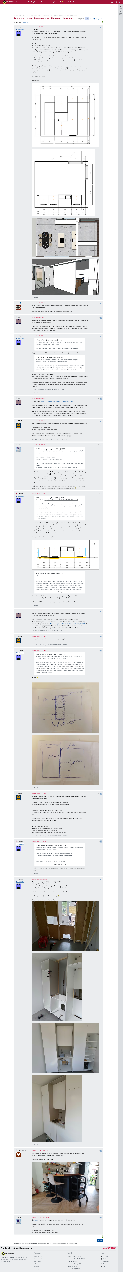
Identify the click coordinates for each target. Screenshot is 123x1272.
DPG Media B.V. (22, 1257)
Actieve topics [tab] (120, 14)
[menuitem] (111, 2)
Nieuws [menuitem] (18, 2)
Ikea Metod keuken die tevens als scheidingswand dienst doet (60, 15)
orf (18, 303)
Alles (87, 19)
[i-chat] (18, 449)
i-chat (19, 445)
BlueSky (105, 1256)
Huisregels (37, 1261)
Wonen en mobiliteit (24, 15)
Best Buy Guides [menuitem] (33, 2)
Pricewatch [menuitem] (45, 2)
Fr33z (19, 317)
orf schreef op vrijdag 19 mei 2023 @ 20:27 (49, 340)
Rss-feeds (106, 1264)
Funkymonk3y (21, 1150)
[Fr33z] (18, 321)
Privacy (36, 1266)
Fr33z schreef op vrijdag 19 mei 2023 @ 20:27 (50, 357)
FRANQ (19, 421)
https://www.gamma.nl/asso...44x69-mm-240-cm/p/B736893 (68, 624)
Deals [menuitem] (69, 2)
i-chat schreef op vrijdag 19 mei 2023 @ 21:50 (50, 573)
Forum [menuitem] (64, 2)
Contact (36, 1259)
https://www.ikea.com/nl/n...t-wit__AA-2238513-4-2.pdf (57, 401)
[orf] (18, 307)
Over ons (44, 1259)
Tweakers (4, 1257)
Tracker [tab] (120, 8)
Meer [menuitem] (74, 2)
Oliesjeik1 (20, 27)
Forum (16, 15)
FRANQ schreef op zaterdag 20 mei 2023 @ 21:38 (51, 845)
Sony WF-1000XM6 (74, 1269)
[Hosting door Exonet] (108, 1248)
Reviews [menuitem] (24, 2)
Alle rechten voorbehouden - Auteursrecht (14, 1259)
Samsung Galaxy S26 (74, 1264)
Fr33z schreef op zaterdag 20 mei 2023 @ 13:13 (50, 654)
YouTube (105, 1259)
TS (91, 19)
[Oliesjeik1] (18, 33)
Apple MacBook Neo (74, 1256)
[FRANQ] (18, 425)
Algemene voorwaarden (41, 1264)
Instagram (106, 1261)
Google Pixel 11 (72, 1261)
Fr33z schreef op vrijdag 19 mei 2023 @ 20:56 (50, 498)
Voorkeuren (44, 1269)
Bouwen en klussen (36, 15)
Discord (105, 1266)
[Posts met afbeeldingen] (94, 18)
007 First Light (72, 1266)
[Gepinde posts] (101, 18)
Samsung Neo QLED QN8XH (76, 1259)
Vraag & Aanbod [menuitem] (55, 2)
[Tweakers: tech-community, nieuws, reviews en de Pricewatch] (8, 2)
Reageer (25, 22)
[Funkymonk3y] (18, 1154)
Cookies (37, 1269)
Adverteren (38, 1256)
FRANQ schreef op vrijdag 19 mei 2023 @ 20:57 (50, 449)
